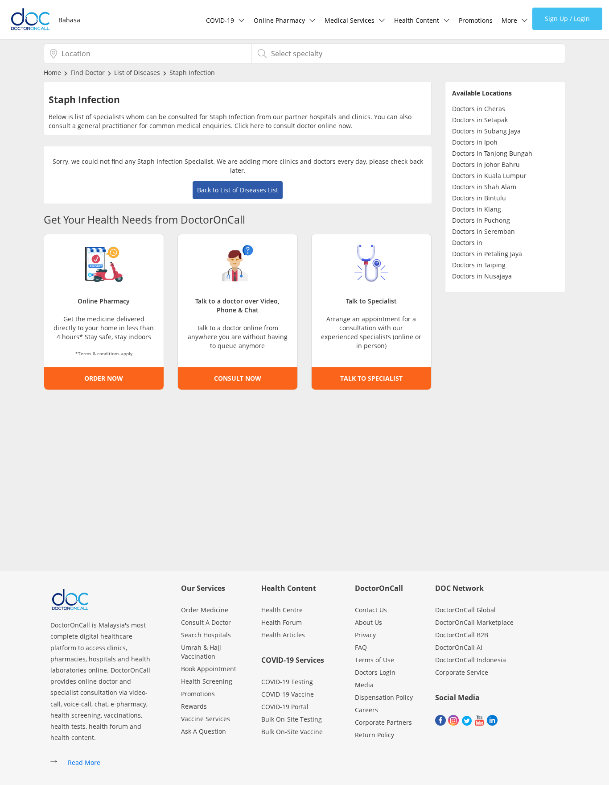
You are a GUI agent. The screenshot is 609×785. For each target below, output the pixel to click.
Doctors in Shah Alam (484, 187)
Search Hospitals (206, 635)
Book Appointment (208, 669)
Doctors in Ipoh (475, 142)
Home (52, 72)
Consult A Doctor (206, 622)
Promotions (476, 20)
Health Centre (282, 610)
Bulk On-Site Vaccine (292, 731)
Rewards (194, 706)
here (257, 125)
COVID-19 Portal (285, 706)
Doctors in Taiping (479, 265)
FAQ (361, 647)
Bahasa (69, 20)
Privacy (365, 635)
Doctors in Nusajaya (482, 276)
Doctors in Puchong (481, 220)
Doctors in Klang (476, 209)
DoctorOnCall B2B (461, 635)
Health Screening (206, 681)
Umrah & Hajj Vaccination (201, 651)
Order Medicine (204, 610)
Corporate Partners (383, 722)
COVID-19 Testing (287, 681)
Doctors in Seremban (483, 231)
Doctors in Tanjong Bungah (492, 153)
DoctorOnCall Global (465, 610)
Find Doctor (87, 72)
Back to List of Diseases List (237, 190)
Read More (84, 762)
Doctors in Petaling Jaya (487, 253)
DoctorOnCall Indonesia (470, 660)
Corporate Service (461, 672)
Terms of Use (374, 660)
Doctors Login (375, 672)
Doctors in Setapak (480, 120)
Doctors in (467, 242)
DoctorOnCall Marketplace (474, 622)
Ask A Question (203, 731)
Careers (366, 710)
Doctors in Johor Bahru (486, 164)
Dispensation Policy (384, 697)
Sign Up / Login (567, 18)
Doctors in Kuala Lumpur (489, 175)
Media (364, 685)
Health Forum (281, 622)
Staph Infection (192, 72)
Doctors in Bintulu (479, 198)
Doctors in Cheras (478, 108)
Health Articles (283, 635)
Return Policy (374, 735)
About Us (368, 622)
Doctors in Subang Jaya (486, 131)
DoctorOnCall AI (458, 647)
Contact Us (371, 610)
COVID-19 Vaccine (287, 694)
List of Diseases (137, 72)
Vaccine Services (205, 718)
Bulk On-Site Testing (291, 719)
